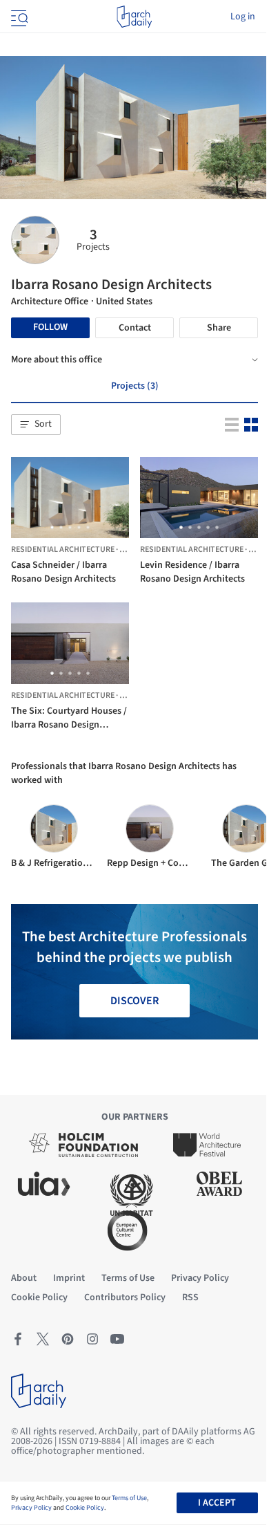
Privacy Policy (31, 1508)
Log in (242, 16)
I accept (217, 1503)
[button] (36, 424)
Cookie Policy (85, 1508)
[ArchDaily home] (134, 17)
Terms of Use (129, 1498)
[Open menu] (18, 16)
